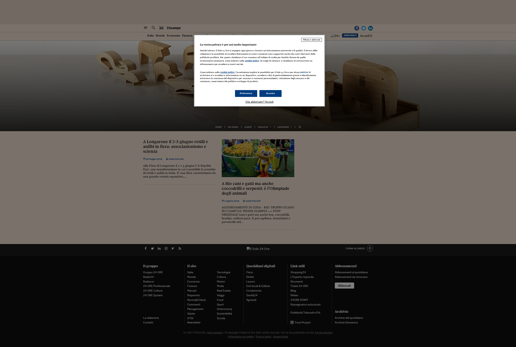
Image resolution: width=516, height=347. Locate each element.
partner (304, 72)
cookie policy (252, 60)
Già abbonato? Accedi (260, 101)
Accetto (270, 93)
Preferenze (246, 93)
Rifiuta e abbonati (311, 39)
